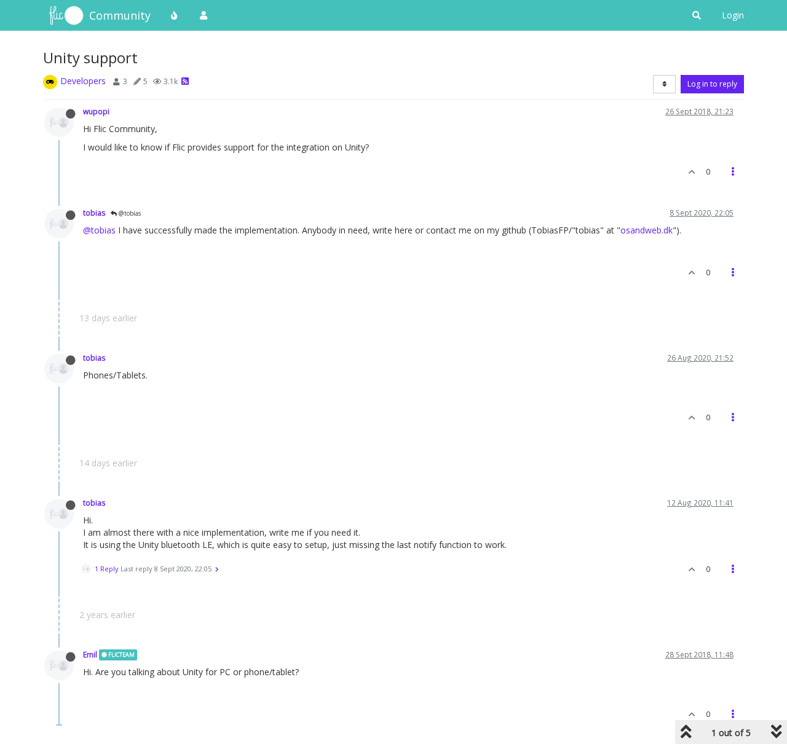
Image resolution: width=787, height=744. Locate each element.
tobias (94, 212)
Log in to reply (712, 84)
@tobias (129, 213)
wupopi (96, 111)
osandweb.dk (646, 230)
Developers (83, 81)
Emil (90, 654)
